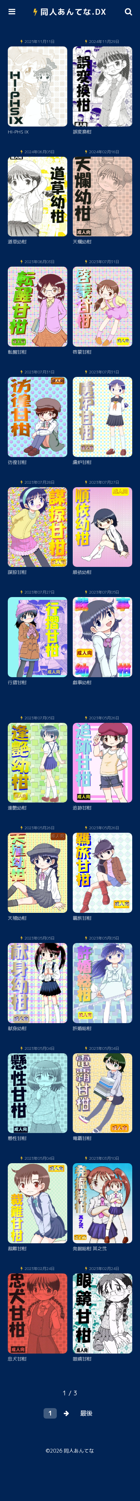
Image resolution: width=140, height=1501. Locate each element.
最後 (86, 1413)
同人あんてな (79, 1450)
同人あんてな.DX (73, 11)
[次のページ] (66, 1413)
